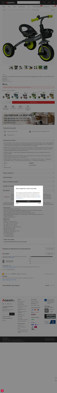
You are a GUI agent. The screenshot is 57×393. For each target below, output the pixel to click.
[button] (2, 390)
